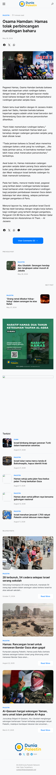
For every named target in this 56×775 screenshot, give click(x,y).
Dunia (16, 439)
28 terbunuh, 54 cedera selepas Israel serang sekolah (26, 579)
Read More (45, 596)
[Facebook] (20, 754)
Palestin (6, 15)
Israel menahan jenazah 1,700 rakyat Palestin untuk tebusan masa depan (32, 516)
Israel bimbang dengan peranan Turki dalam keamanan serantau (32, 444)
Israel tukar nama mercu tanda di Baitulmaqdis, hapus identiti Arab (30, 462)
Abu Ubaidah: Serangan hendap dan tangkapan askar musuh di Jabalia (33, 268)
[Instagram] (28, 754)
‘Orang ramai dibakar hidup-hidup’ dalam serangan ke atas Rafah (22, 301)
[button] (4, 4)
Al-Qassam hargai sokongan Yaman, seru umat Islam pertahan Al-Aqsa (25, 713)
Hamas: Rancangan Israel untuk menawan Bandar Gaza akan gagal (24, 646)
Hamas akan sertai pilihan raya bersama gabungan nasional (33, 498)
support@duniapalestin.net (26, 770)
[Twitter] (24, 754)
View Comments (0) (26, 240)
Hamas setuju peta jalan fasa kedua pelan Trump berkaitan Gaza (31, 480)
